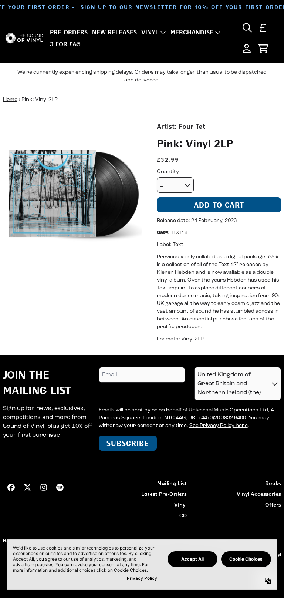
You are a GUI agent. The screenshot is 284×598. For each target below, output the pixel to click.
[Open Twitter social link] (27, 487)
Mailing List (172, 483)
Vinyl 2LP (192, 339)
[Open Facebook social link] (11, 487)
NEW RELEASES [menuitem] (114, 32)
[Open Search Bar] (246, 28)
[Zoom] (72, 191)
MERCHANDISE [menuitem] (191, 32)
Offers (273, 504)
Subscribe (127, 443)
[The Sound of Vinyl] (24, 38)
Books (273, 483)
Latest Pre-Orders (164, 494)
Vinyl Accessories (259, 494)
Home (10, 100)
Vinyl (180, 504)
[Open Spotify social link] (60, 487)
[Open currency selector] (263, 28)
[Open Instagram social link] (44, 487)
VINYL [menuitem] (150, 32)
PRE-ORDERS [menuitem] (69, 32)
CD (183, 515)
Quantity (168, 172)
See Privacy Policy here (218, 426)
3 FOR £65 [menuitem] (65, 44)
